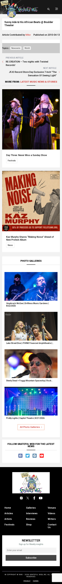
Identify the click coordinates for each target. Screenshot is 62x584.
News (10, 245)
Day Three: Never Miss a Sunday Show (26, 155)
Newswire (15, 48)
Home (7, 507)
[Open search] (48, 9)
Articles (8, 513)
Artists (8, 519)
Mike (28, 34)
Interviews (31, 513)
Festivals (12, 161)
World (27, 48)
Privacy (27, 581)
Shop (29, 524)
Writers (52, 519)
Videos (51, 513)
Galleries (31, 507)
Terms (35, 581)
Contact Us (52, 526)
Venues (52, 507)
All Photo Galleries (30, 427)
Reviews (30, 519)
